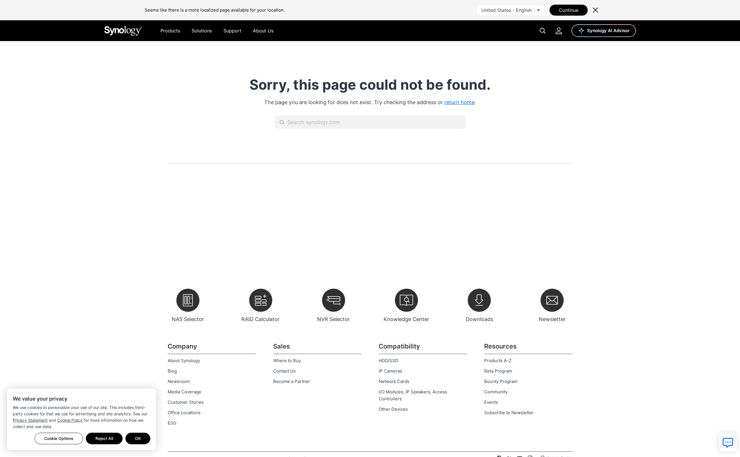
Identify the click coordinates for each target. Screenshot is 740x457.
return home (459, 102)
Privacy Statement (30, 420)
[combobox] (510, 10)
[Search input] (370, 122)
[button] (282, 122)
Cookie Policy (70, 420)
